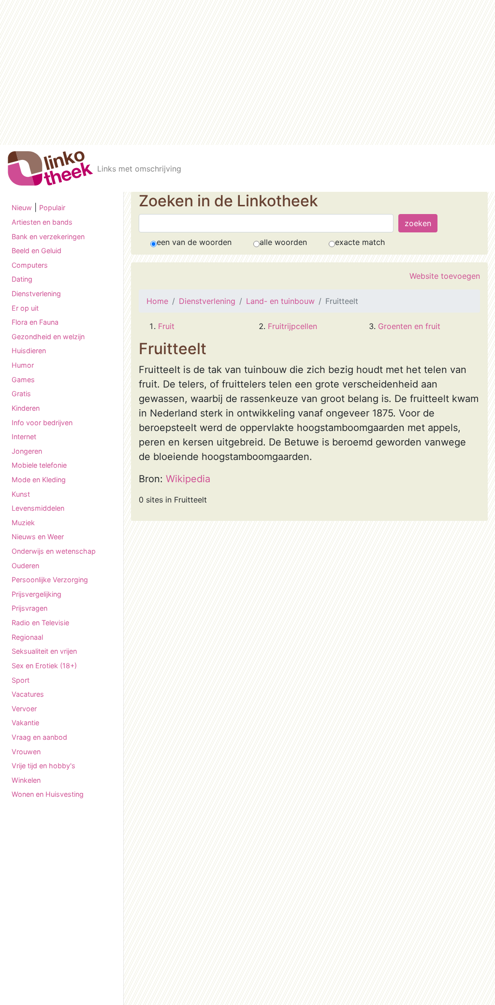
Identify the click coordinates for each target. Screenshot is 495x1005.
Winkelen (26, 780)
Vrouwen (26, 751)
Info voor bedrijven (42, 422)
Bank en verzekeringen (48, 236)
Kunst (21, 494)
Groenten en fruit (409, 326)
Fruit (166, 326)
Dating (22, 279)
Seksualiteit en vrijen (44, 651)
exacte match (360, 242)
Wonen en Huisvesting (48, 794)
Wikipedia (188, 479)
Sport (20, 680)
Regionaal (27, 637)
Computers (30, 265)
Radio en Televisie (40, 622)
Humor (23, 365)
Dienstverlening (36, 293)
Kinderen (26, 408)
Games (23, 379)
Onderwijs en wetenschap (54, 551)
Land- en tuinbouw (280, 301)
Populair (52, 207)
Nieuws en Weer (38, 536)
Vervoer (24, 708)
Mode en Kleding (39, 479)
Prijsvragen (29, 608)
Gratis (21, 393)
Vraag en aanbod (39, 737)
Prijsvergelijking (36, 594)
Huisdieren (29, 350)
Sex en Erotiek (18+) (44, 665)
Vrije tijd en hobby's (43, 765)
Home (157, 301)
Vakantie (25, 722)
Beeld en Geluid (36, 250)
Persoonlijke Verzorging (50, 579)
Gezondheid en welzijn (48, 336)
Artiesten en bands (42, 222)
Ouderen (25, 565)
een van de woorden (194, 242)
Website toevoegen (444, 276)
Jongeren (27, 451)
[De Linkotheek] (50, 168)
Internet (24, 436)
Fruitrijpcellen (292, 326)
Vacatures (28, 694)
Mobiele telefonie (39, 465)
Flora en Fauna (35, 322)
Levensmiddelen (38, 508)
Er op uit (25, 308)
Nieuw (22, 207)
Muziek (23, 522)
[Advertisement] (247, 72)
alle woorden (283, 242)
